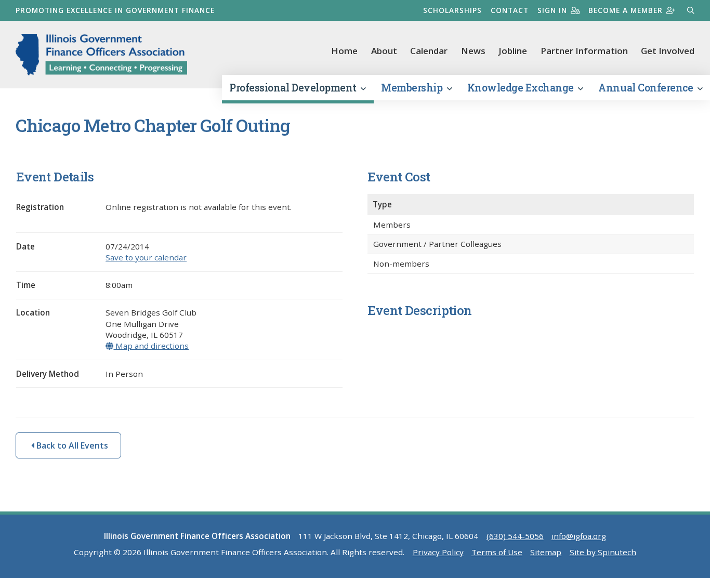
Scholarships (452, 10)
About (384, 51)
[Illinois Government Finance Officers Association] (101, 54)
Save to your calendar (146, 257)
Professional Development (294, 87)
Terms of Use (496, 552)
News (473, 51)
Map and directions (151, 345)
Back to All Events (71, 445)
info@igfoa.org (578, 536)
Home (344, 51)
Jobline (512, 51)
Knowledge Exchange (521, 87)
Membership (413, 87)
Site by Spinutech (603, 552)
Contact (510, 10)
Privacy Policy (438, 552)
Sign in (552, 10)
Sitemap (545, 552)
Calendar (429, 51)
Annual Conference (646, 87)
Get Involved (667, 51)
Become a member (625, 10)
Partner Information (584, 51)
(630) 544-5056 (515, 536)
